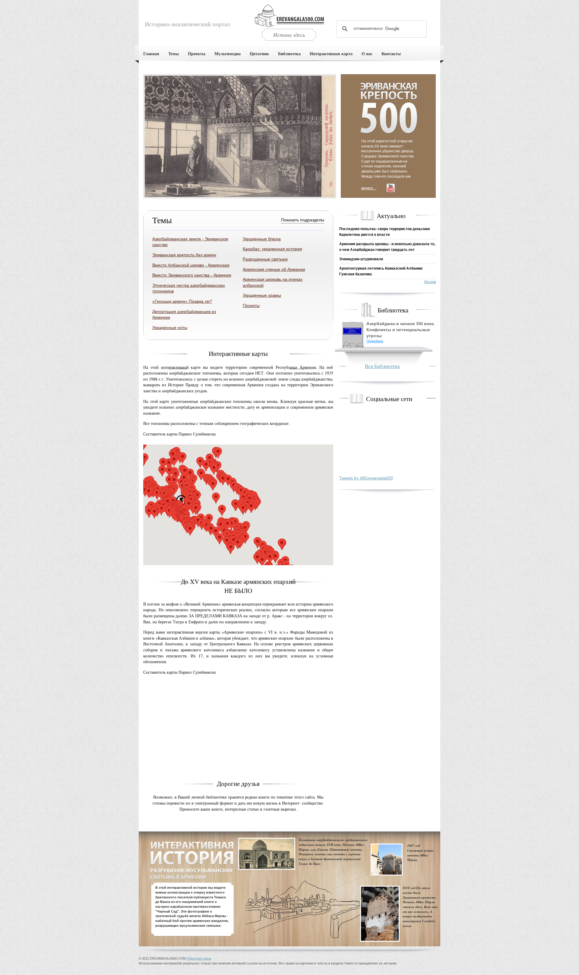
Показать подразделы (302, 219)
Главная (151, 53)
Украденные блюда (262, 238)
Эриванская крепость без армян (184, 254)
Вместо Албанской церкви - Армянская (190, 265)
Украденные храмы (262, 295)
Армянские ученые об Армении (274, 269)
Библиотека (289, 53)
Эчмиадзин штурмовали (361, 259)
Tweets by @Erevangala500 (366, 478)
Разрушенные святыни (265, 259)
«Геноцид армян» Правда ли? (182, 301)
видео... (369, 187)
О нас (367, 53)
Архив (430, 281)
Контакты (391, 53)
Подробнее (374, 341)
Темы (173, 53)
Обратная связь (199, 958)
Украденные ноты (169, 327)
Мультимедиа (227, 53)
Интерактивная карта (331, 53)
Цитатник (259, 53)
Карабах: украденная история (272, 248)
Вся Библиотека (382, 365)
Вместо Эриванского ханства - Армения (191, 275)
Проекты (196, 53)
